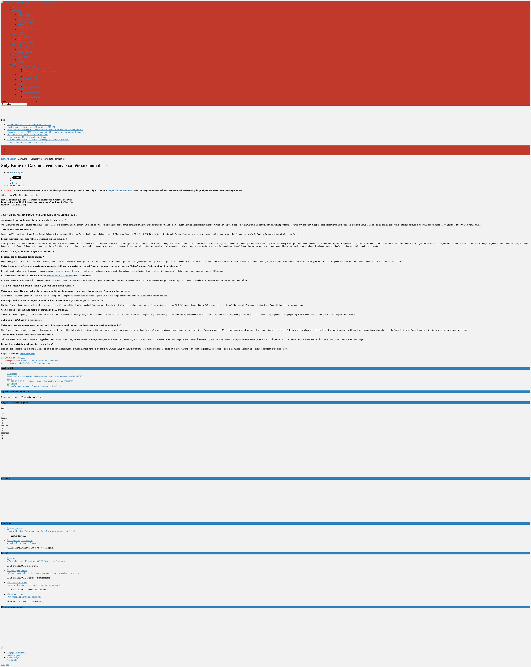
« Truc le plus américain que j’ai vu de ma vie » (27, 142)
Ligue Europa (24, 14)
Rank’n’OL (23, 39)
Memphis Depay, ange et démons (21, 543)
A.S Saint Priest (25, 94)
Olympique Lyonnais (27, 67)
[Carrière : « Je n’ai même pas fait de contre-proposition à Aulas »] (17, 582)
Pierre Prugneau (17, 172)
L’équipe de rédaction (16, 652)
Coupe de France (25, 19)
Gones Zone (17, 54)
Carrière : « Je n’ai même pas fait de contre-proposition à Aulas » (35, 585)
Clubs (14, 64)
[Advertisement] (68, 112)
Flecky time (23, 49)
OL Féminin (23, 27)
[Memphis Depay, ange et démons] (19, 540)
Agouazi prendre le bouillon (59, 275)
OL (7, 358)
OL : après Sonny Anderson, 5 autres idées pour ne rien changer (34, 386)
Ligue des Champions (27, 17)
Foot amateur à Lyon (27, 29)
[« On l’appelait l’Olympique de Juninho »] (15, 594)
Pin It (14, 183)
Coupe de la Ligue (26, 22)
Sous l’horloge (24, 57)
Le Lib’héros (23, 37)
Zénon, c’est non (25, 52)
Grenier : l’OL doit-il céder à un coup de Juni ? (39, 360)
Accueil (15, 7)
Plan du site (12, 660)
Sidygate (22, 358)
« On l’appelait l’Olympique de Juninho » (25, 597)
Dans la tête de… (25, 47)
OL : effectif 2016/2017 (33, 69)
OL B (20, 84)
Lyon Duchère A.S (26, 74)
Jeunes (21, 32)
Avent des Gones (25, 42)
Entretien (12, 159)
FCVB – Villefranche (27, 89)
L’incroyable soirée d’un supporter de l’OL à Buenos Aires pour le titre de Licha (41, 531)
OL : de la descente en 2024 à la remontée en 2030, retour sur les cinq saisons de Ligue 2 (45, 132)
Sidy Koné (13, 358)
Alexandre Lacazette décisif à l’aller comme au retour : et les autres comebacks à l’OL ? (45, 129)
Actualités (16, 9)
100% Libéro (18, 34)
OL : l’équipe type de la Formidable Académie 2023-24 (31, 127)
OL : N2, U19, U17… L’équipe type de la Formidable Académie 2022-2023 (40, 381)
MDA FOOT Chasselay (28, 79)
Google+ (5, 664)
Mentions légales (14, 657)
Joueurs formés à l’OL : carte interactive (40, 72)
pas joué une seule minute (120, 190)
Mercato (21, 24)
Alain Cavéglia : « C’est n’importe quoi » (35, 363)
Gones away (23, 59)
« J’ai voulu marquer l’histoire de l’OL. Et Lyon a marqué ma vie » (36, 561)
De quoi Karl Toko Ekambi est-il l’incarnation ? (27, 134)
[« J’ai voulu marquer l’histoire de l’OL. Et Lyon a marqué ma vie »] (11, 558)
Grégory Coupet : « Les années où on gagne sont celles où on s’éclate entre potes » (43, 573)
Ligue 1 (21, 12)
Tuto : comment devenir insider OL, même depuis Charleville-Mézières (38, 139)
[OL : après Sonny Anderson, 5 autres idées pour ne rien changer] (12, 384)
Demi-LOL (17, 44)
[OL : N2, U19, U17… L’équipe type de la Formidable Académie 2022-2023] (9, 379)
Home (3, 159)
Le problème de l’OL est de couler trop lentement (28, 137)
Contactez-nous (13, 655)
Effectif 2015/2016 (31, 76)
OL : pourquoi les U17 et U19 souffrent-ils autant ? (29, 124)
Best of (21, 62)
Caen (3, 358)
